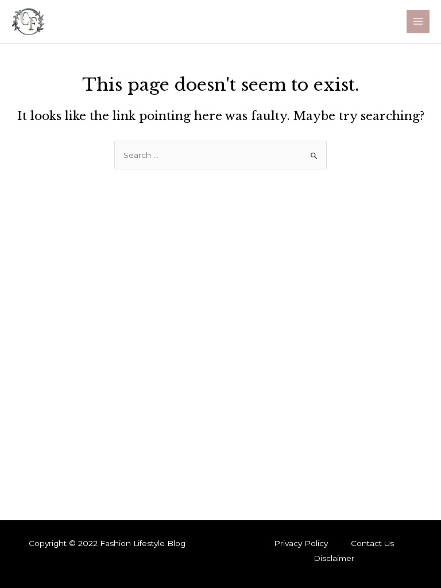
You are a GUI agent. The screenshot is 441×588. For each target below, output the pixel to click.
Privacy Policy (301, 543)
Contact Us (372, 543)
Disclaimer (334, 558)
